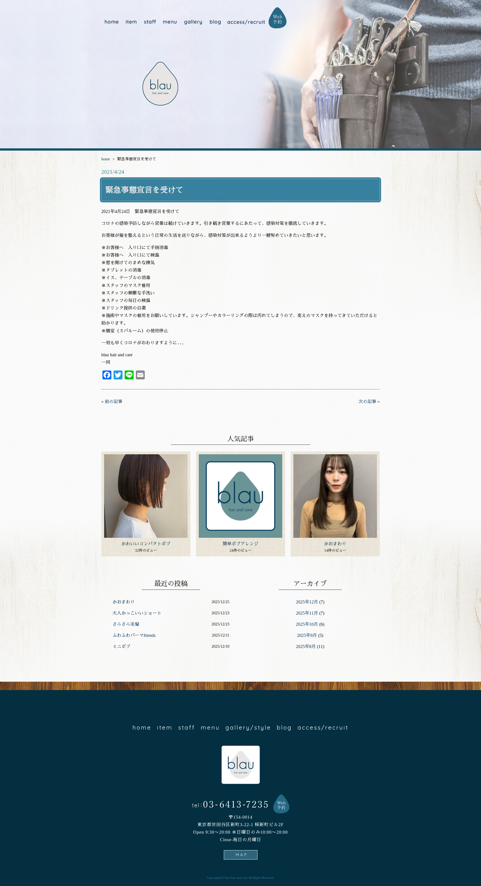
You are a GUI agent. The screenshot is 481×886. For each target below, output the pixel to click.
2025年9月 (307, 635)
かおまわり (335, 543)
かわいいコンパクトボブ (145, 543)
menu (169, 22)
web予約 (278, 17)
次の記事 (367, 401)
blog (215, 22)
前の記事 (113, 401)
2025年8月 (306, 646)
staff (150, 22)
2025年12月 (307, 602)
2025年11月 (307, 613)
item (131, 22)
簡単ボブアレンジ (240, 543)
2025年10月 (307, 624)
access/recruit (246, 22)
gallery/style (192, 22)
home (111, 22)
